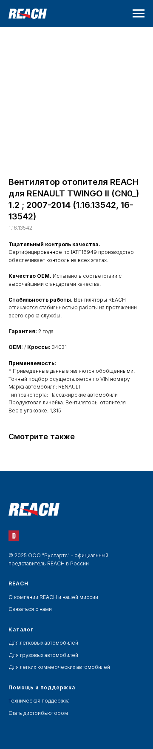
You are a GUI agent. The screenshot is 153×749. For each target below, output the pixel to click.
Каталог (21, 629)
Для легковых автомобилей (43, 643)
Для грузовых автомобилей (43, 655)
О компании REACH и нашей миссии (53, 597)
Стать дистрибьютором (38, 713)
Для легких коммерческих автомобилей (59, 667)
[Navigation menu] (138, 13)
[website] (13, 535)
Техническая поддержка (39, 700)
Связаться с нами (30, 609)
